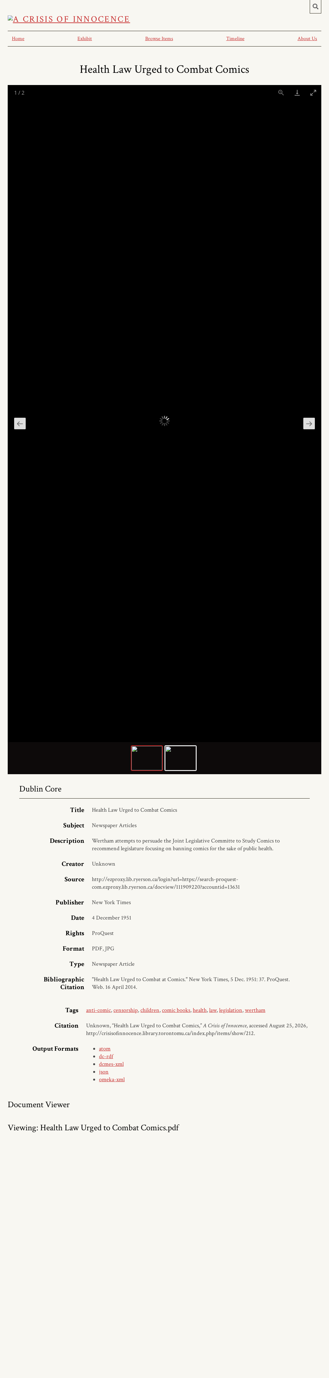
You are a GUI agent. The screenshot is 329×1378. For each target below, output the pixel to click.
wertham (255, 1010)
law (213, 1010)
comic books (176, 1010)
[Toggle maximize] (313, 92)
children (149, 1010)
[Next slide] (309, 423)
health (200, 1010)
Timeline (235, 38)
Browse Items (159, 38)
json (104, 1071)
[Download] (297, 92)
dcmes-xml (111, 1064)
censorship (125, 1010)
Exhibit (84, 38)
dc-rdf (106, 1056)
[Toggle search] (315, 6)
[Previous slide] (20, 423)
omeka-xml (112, 1079)
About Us (307, 38)
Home (18, 38)
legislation (230, 1010)
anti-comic (98, 1010)
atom (105, 1048)
